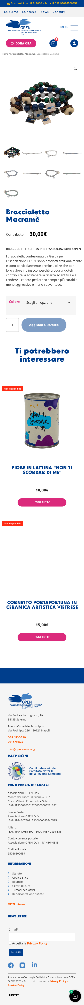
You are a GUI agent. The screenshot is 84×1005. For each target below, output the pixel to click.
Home (5, 54)
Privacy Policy (37, 943)
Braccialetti (16, 54)
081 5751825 (15, 742)
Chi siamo (11, 12)
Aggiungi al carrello (44, 325)
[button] (75, 68)
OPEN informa (17, 904)
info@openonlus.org (21, 749)
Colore (14, 301)
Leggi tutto (42, 502)
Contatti (59, 12)
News (44, 12)
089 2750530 (17, 737)
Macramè (30, 54)
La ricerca (29, 12)
